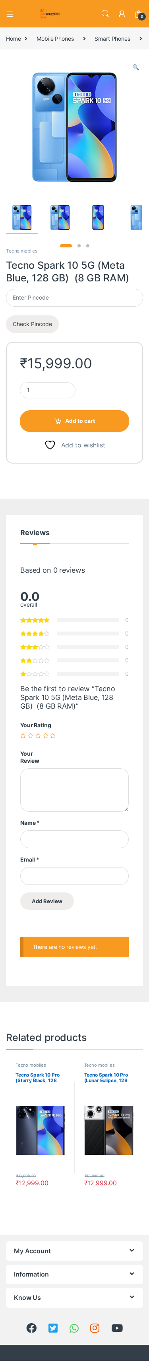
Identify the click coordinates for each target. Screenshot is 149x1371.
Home (13, 38)
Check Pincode (32, 324)
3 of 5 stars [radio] (38, 735)
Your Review (29, 757)
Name (30, 822)
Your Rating (35, 725)
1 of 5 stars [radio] (23, 735)
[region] (74, 1303)
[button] (135, 67)
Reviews (35, 533)
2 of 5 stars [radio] (30, 735)
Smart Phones (112, 38)
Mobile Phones (55, 38)
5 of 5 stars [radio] (53, 735)
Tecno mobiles (21, 251)
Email (29, 859)
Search (105, 13)
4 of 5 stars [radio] (45, 735)
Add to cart (80, 420)
